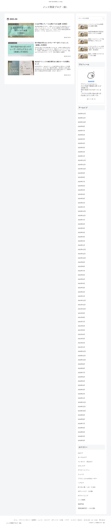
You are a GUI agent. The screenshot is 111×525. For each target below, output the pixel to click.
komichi (91, 81)
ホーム (15, 520)
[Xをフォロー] (90, 99)
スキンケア (47, 520)
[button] (103, 18)
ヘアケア (67, 520)
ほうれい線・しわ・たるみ (91, 520)
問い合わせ (102, 520)
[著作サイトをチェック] (88, 99)
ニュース (40, 520)
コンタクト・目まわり (76, 520)
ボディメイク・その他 (57, 520)
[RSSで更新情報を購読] (95, 99)
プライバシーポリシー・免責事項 (27, 520)
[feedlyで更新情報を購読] (92, 99)
